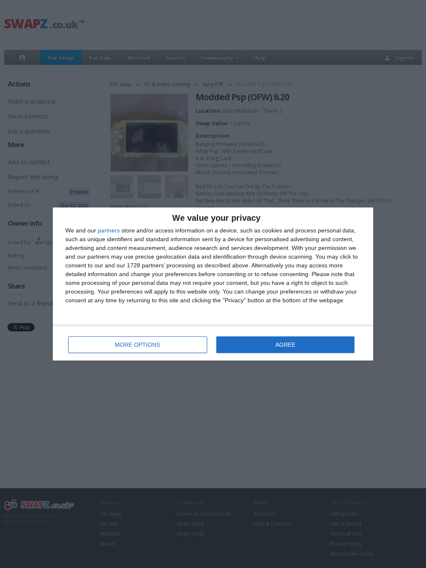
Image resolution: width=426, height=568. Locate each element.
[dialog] (213, 284)
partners (109, 230)
